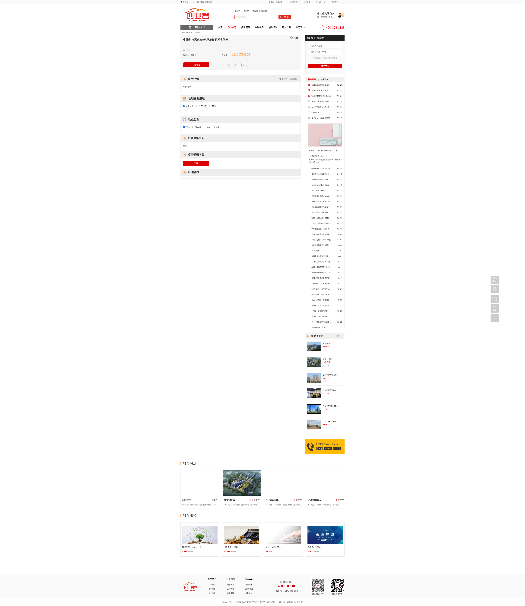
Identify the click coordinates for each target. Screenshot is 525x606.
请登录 (271, 2)
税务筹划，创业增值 (232, 547)
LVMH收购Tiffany (317, 251)
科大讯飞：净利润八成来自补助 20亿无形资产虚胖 (327, 151)
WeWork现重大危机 (318, 327)
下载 (196, 163)
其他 (214, 106)
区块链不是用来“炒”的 (319, 311)
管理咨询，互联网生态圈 (190, 547)
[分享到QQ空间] (235, 65)
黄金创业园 (327, 359)
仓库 (208, 127)
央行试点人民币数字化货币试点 (322, 174)
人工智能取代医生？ (318, 191)
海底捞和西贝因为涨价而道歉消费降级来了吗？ (328, 185)
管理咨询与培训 (314, 547)
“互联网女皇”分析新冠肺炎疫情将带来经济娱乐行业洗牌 (331, 96)
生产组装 (203, 106)
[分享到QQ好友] (242, 65)
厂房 (188, 127)
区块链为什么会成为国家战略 (322, 306)
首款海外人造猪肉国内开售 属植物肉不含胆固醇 (328, 284)
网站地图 (281, 602)
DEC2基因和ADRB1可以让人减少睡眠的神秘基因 (329, 289)
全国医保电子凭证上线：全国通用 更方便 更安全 (329, 256)
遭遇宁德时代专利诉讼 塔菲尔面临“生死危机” (327, 169)
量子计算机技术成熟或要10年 (322, 322)
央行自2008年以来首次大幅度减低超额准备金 (327, 207)
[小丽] (495, 289)
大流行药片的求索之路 (319, 212)
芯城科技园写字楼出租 (332, 390)
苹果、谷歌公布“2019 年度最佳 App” (324, 240)
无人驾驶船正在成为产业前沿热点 (323, 107)
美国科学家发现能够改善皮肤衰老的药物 (326, 234)
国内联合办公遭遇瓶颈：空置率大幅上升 (326, 317)
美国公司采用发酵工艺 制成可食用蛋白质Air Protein (330, 278)
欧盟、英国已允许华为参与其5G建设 (324, 218)
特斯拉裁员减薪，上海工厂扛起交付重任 (326, 196)
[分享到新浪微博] (229, 65)
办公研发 (190, 106)
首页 (220, 27)
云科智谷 (326, 344)
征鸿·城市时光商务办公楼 (333, 375)
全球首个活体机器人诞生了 (321, 223)
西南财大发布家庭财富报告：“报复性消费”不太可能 (330, 101)
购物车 (294, 2)
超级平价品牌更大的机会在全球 (322, 180)
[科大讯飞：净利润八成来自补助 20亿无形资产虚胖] (325, 135)
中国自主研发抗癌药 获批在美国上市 (324, 262)
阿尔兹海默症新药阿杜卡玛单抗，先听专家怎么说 (329, 295)
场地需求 (197, 33)
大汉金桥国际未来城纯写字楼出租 (337, 406)
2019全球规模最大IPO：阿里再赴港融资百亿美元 (329, 273)
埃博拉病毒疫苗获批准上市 (321, 267)
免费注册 (279, 2)
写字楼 (198, 127)
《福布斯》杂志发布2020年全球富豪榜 (325, 202)
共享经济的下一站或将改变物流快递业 (325, 300)
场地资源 (189, 33)
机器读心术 (315, 112)
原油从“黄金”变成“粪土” (320, 90)
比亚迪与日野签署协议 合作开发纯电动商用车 (328, 118)
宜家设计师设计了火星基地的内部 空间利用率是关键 (330, 245)
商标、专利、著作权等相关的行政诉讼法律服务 (274, 547)
